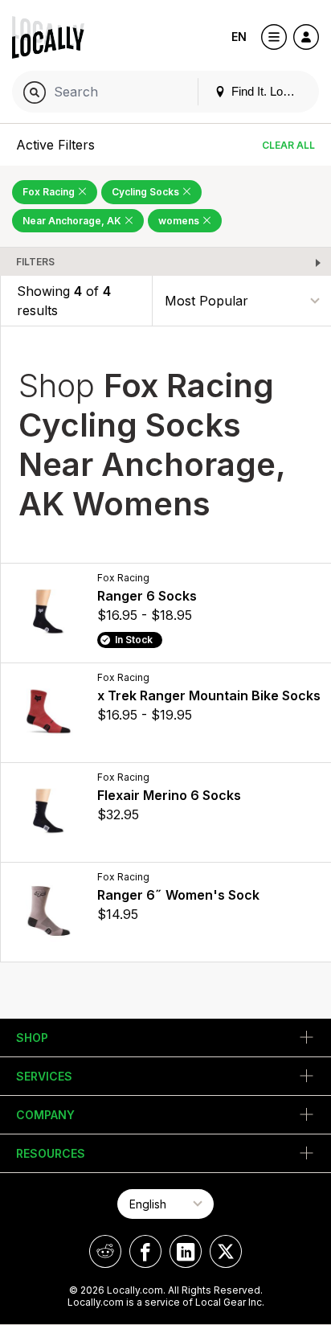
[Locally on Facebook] (145, 1251)
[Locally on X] (226, 1251)
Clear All (288, 145)
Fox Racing (49, 192)
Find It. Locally (267, 91)
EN (239, 36)
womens (180, 221)
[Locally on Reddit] (105, 1251)
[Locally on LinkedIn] (186, 1251)
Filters (35, 262)
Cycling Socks (147, 192)
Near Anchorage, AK (73, 221)
